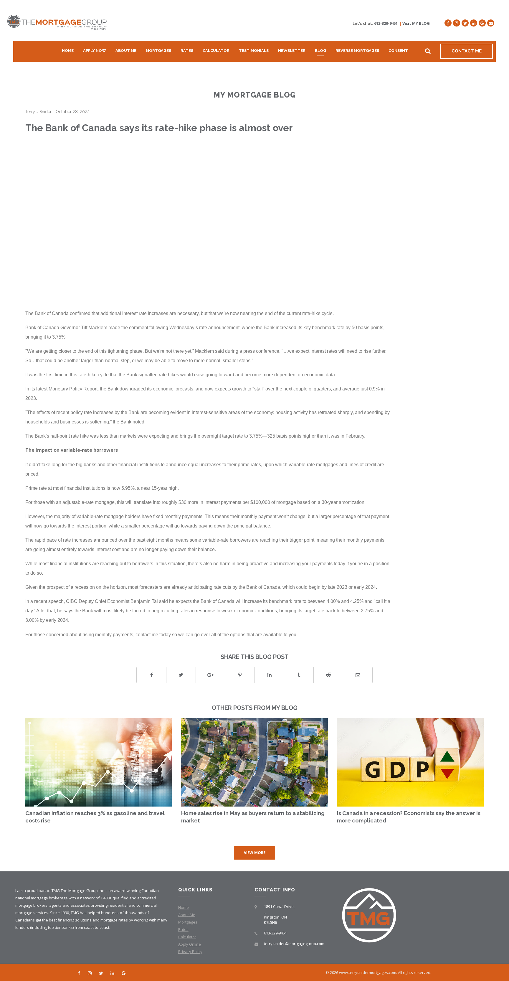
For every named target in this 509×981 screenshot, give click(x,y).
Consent (398, 50)
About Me (125, 50)
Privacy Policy (190, 951)
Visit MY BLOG (416, 23)
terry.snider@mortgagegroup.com (294, 943)
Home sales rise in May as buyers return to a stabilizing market (253, 817)
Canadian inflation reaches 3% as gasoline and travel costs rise (95, 817)
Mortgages (158, 50)
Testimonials (254, 50)
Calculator (216, 50)
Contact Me (467, 51)
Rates (187, 50)
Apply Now (94, 50)
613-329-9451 (386, 23)
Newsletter (291, 50)
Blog (320, 50)
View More (254, 852)
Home (68, 50)
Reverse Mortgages (357, 50)
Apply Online (189, 944)
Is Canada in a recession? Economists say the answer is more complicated (408, 817)
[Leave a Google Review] (482, 23)
